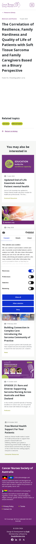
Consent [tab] (6, 238)
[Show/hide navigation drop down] (32, 5)
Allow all (18, 297)
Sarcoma (6, 124)
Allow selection (18, 303)
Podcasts (7, 410)
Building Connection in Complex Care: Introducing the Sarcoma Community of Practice (17, 334)
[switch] (31, 276)
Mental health (17, 124)
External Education (10, 198)
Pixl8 (27, 532)
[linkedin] (16, 539)
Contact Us (7, 509)
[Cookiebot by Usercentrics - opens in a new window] (25, 232)
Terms (22, 506)
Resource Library (9, 12)
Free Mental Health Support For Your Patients (15, 429)
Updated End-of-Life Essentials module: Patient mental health (16, 183)
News (6, 352)
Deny (18, 309)
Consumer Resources (12, 454)
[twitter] (23, 539)
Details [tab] (18, 238)
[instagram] (20, 539)
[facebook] (12, 539)
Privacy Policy (8, 506)
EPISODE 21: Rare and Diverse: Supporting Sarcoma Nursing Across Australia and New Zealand (17, 392)
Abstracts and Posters (9, 19)
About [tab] (29, 238)
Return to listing (11, 131)
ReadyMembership (18, 536)
